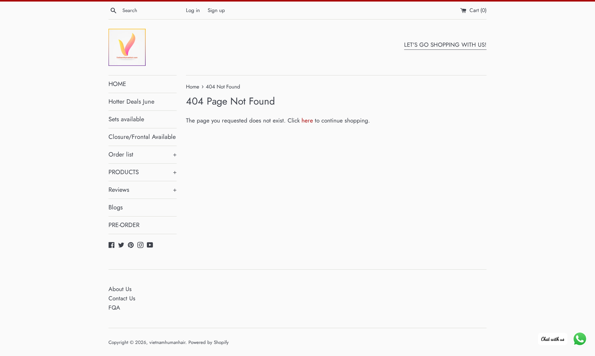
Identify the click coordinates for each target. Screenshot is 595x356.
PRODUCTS (142, 172)
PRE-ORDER (123, 225)
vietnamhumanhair (167, 342)
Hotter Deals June (131, 101)
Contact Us (121, 298)
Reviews (142, 189)
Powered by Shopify (208, 342)
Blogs (115, 207)
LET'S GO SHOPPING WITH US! (445, 45)
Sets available (126, 119)
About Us (120, 289)
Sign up (216, 10)
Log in (193, 10)
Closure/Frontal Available (142, 136)
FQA (114, 307)
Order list (142, 154)
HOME (117, 83)
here (307, 120)
